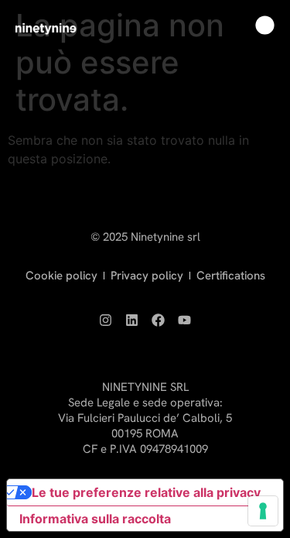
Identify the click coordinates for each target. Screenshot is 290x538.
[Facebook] (158, 320)
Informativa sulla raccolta (95, 518)
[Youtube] (185, 320)
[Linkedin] (132, 320)
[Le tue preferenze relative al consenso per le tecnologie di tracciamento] (263, 511)
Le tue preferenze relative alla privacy (146, 492)
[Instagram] (106, 320)
